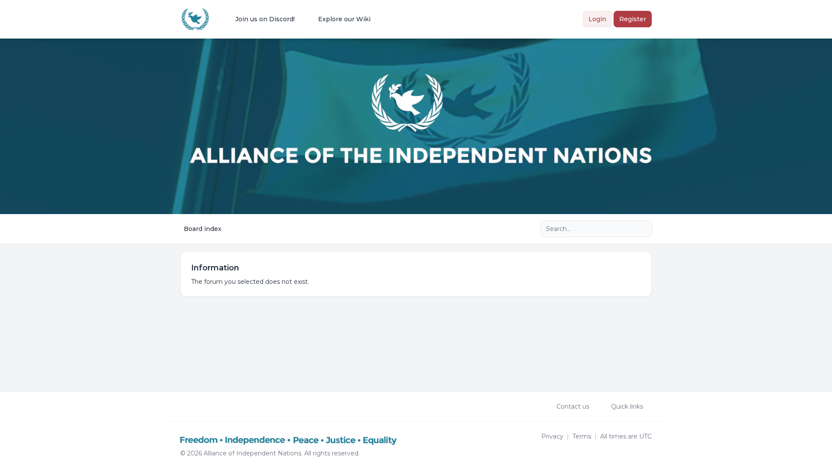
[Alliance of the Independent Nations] (195, 19)
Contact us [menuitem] (572, 406)
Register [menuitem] (632, 19)
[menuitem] (259, 19)
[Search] (627, 228)
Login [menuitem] (597, 19)
